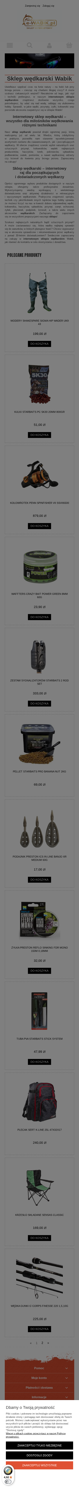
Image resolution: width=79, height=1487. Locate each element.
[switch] (8, 1482)
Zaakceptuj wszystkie (39, 1465)
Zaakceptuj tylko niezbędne (39, 1445)
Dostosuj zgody (40, 1455)
